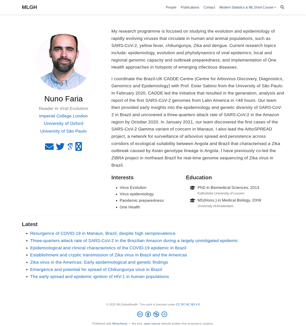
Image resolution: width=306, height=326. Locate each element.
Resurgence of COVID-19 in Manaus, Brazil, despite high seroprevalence (102, 233)
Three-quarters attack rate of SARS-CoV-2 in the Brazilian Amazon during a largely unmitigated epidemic (134, 240)
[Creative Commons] (153, 314)
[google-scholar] (70, 148)
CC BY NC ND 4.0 (188, 304)
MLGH (29, 7)
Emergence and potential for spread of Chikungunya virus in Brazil (96, 269)
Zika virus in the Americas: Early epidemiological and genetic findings (99, 262)
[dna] (78, 148)
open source (152, 323)
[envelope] (49, 148)
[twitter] (60, 148)
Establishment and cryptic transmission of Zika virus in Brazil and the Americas (108, 254)
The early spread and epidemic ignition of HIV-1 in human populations (99, 276)
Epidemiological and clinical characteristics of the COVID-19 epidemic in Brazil (108, 247)
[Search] (282, 7)
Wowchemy (119, 323)
